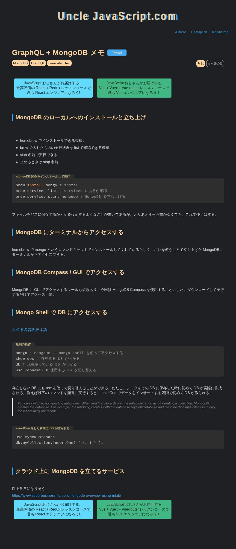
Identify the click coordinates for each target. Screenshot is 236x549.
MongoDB (20, 63)
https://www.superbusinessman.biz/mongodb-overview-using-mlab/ (66, 495)
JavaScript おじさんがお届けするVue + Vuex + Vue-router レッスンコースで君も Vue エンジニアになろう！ (134, 88)
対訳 (201, 63)
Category (199, 32)
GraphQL (38, 63)
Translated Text (59, 63)
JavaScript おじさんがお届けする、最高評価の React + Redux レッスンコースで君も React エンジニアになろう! (53, 88)
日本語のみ (215, 63)
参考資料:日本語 (33, 330)
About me (220, 32)
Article (180, 32)
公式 (15, 330)
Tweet (117, 53)
